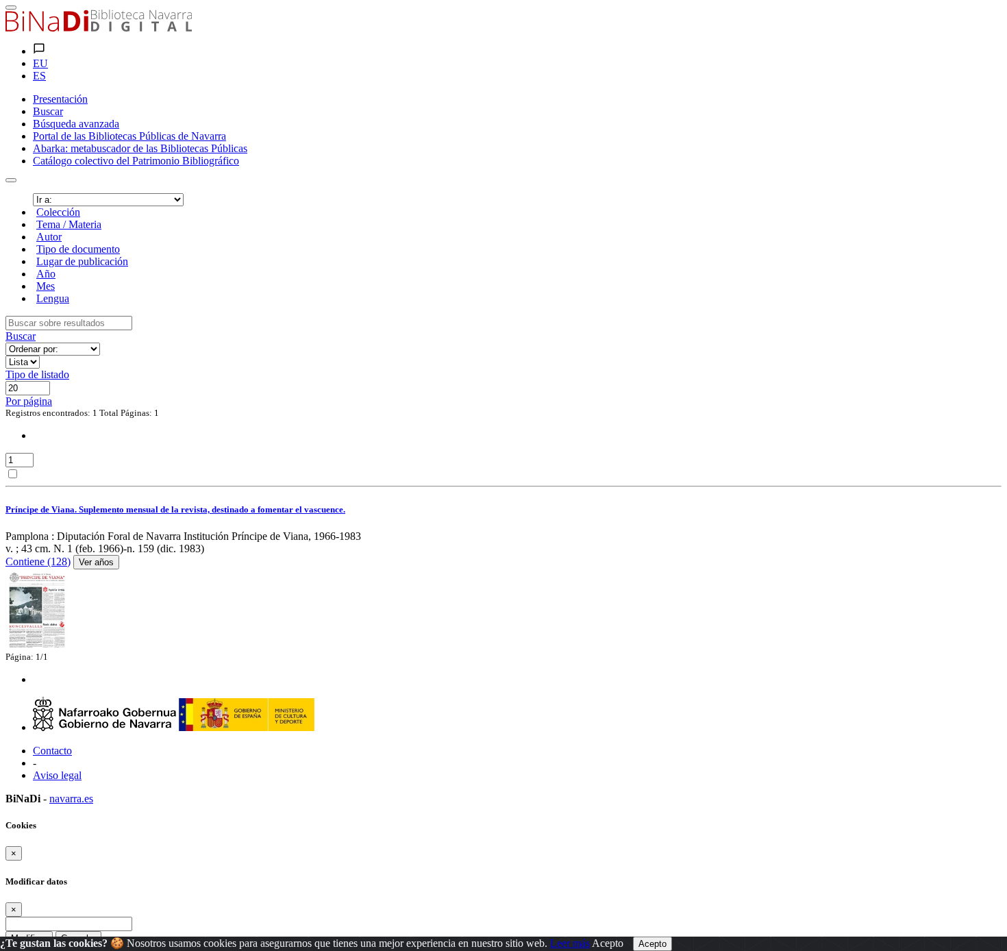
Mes (45, 286)
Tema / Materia (68, 224)
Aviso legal (57, 775)
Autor (49, 237)
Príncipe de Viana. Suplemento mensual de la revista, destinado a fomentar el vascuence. (175, 509)
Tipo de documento (78, 249)
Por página (28, 401)
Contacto (52, 750)
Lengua (52, 298)
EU (40, 63)
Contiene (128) (38, 561)
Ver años (96, 562)
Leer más (570, 943)
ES (39, 76)
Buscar (20, 336)
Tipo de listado (37, 374)
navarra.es (71, 798)
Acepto (607, 943)
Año (45, 274)
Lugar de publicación (82, 261)
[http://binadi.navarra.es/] (98, 28)
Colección (58, 212)
